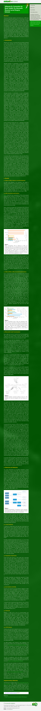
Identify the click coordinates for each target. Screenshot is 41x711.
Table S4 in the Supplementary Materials (15, 660)
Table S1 (5, 195)
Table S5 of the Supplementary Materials (15, 671)
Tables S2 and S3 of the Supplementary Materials (17, 645)
